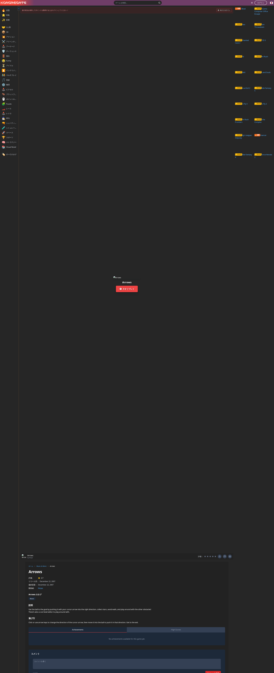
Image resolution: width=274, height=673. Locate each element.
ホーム (31, 566)
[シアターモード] (230, 556)
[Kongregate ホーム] (13, 3)
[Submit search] (159, 3)
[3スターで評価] (210, 556)
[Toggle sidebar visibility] (19, 8)
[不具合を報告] (220, 556)
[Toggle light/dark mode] (252, 2)
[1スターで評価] (205, 556)
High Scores (176, 630)
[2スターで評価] (208, 556)
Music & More (41, 566)
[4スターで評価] (213, 556)
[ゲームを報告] (225, 556)
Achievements (77, 630)
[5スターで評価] (215, 556)
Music (32, 599)
